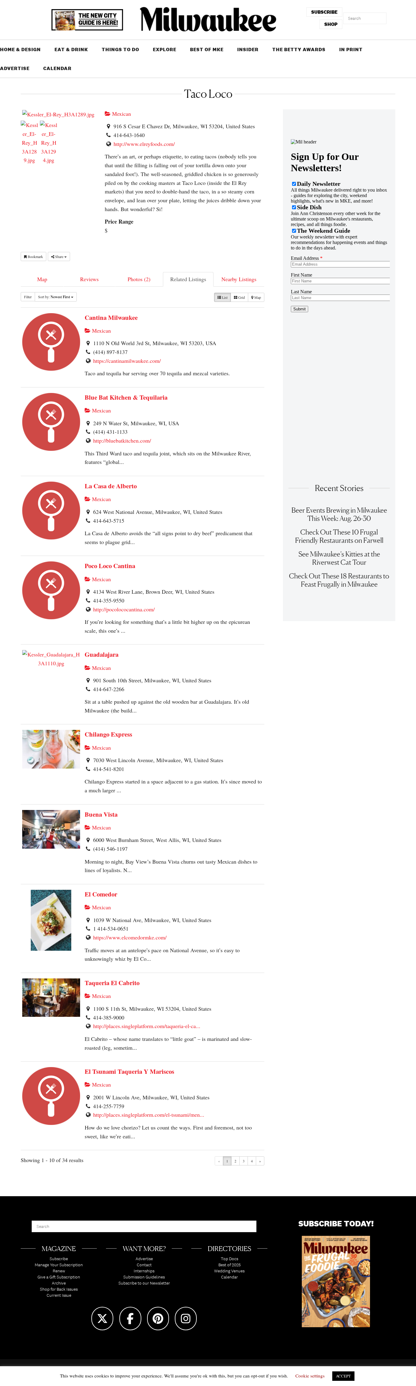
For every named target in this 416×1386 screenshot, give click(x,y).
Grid (241, 297)
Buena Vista (101, 814)
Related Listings (188, 279)
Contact (144, 1265)
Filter (28, 296)
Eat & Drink (71, 49)
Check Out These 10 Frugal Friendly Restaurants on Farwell (339, 536)
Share (59, 256)
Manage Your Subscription (59, 1265)
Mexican (121, 113)
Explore (164, 49)
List (224, 297)
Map (42, 279)
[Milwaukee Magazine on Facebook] (130, 1318)
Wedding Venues (229, 1271)
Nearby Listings (238, 279)
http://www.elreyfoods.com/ (144, 143)
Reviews (89, 279)
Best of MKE (207, 49)
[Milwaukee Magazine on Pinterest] (158, 1318)
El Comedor (101, 894)
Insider (248, 49)
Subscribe (59, 1258)
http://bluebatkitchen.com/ (122, 440)
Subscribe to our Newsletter (144, 1283)
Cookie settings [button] (310, 1376)
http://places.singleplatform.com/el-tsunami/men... (148, 1114)
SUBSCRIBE (324, 12)
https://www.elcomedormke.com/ (130, 937)
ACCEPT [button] (343, 1376)
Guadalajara (101, 654)
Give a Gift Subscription (58, 1277)
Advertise (15, 68)
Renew (59, 1271)
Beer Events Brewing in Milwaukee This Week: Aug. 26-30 (339, 514)
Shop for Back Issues (59, 1289)
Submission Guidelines (144, 1277)
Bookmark (35, 256)
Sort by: (54, 296)
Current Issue (59, 1295)
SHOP (330, 24)
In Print (351, 49)
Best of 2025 (229, 1265)
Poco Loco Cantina (110, 565)
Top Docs (229, 1258)
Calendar (57, 68)
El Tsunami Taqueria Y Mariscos (129, 1071)
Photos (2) (139, 279)
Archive (59, 1283)
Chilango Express (108, 734)
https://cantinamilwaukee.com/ (127, 360)
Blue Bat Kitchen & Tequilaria (126, 397)
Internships (144, 1271)
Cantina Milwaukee (111, 317)
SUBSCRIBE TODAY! (336, 1223)
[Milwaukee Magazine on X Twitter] (102, 1318)
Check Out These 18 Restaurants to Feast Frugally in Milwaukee (339, 580)
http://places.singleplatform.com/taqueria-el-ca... (146, 1026)
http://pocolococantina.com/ (124, 609)
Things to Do (120, 49)
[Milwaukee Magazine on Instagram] (186, 1318)
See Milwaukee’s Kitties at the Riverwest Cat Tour (339, 558)
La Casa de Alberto (111, 485)
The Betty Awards (299, 49)
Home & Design (20, 49)
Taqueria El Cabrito (112, 982)
